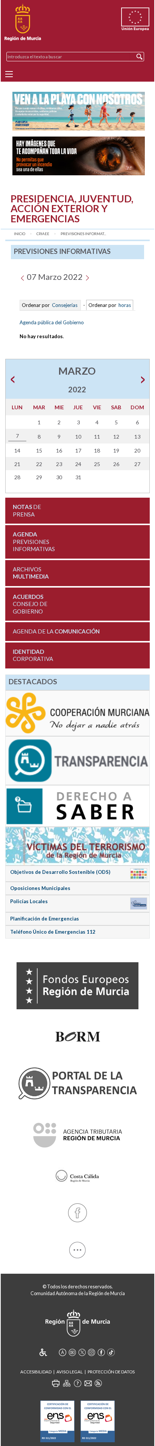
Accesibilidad (36, 1371)
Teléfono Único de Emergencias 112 (53, 932)
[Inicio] (23, 22)
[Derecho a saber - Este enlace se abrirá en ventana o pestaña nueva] (77, 805)
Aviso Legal (69, 1371)
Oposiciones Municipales (40, 888)
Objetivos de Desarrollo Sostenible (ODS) (60, 872)
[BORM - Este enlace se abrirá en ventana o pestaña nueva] (77, 1034)
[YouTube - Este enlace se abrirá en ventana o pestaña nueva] (72, 1352)
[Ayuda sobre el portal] (77, 1383)
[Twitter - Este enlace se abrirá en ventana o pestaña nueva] (82, 1352)
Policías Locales (29, 901)
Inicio (19, 234)
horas (124, 305)
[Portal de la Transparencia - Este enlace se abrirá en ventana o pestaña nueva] (77, 1082)
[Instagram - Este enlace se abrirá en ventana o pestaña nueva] (91, 1352)
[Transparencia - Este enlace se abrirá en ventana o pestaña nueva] (77, 760)
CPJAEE (42, 234)
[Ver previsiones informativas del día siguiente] (87, 277)
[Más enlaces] (77, 1249)
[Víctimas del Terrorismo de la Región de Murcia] (77, 845)
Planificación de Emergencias (44, 919)
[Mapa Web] (66, 1383)
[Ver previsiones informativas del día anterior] (22, 277)
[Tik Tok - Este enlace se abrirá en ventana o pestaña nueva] (110, 1352)
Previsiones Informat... (83, 234)
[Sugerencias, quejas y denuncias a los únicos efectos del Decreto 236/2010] (88, 1383)
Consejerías (65, 305)
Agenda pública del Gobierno (52, 322)
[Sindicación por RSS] (98, 1383)
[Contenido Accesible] (48, 1352)
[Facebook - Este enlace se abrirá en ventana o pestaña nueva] (77, 1211)
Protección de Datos (111, 1371)
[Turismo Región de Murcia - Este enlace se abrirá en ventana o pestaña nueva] (77, 1174)
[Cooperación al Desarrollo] (77, 712)
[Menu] (9, 74)
